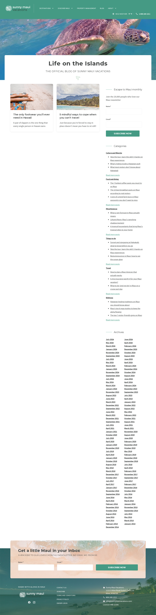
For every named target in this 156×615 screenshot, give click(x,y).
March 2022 (110, 415)
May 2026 (110, 342)
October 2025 (129, 352)
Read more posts (113, 175)
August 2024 (129, 375)
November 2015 (130, 507)
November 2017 (130, 474)
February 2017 (130, 484)
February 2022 (130, 415)
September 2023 (131, 392)
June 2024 (128, 379)
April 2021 (110, 428)
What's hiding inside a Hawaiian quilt (125, 164)
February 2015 (112, 524)
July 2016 (128, 494)
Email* (108, 119)
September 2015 (131, 510)
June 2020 (128, 438)
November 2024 (112, 372)
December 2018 (130, 458)
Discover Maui (64, 8)
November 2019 (112, 448)
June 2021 (128, 425)
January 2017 (111, 487)
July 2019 (110, 451)
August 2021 (129, 421)
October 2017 (111, 477)
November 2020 (130, 431)
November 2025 (112, 352)
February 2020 (130, 441)
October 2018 (111, 461)
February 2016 (112, 504)
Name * (21, 562)
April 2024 (128, 382)
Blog (102, 8)
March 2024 (110, 385)
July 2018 (128, 464)
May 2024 (110, 382)
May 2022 (128, 412)
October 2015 (111, 510)
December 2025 (130, 349)
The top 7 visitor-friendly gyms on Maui (126, 315)
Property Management (86, 8)
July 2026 (110, 339)
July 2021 (110, 425)
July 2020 (110, 438)
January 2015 (129, 524)
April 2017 (110, 484)
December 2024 (130, 369)
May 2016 (128, 497)
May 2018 (110, 468)
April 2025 (128, 362)
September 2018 (131, 461)
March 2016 (129, 501)
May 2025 (110, 362)
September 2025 (113, 356)
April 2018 (128, 468)
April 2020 (110, 441)
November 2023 (112, 392)
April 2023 (128, 398)
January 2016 (129, 504)
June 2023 (110, 398)
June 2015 (110, 517)
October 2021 (129, 418)
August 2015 (111, 514)
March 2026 (110, 346)
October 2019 (129, 448)
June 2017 (128, 481)
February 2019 (130, 454)
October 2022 (129, 405)
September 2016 (113, 494)
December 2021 (112, 418)
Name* (108, 106)
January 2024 (111, 389)
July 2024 (110, 379)
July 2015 (128, 514)
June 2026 (128, 339)
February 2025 (130, 366)
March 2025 (110, 366)
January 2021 (111, 431)
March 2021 (129, 428)
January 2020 (111, 445)
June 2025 (128, 359)
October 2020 (111, 435)
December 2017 (112, 474)
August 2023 (111, 395)
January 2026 (111, 349)
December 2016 (130, 487)
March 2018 (110, 471)
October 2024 (129, 372)
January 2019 (111, 458)
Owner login (62, 603)
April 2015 (110, 520)
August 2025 (129, 356)
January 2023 (129, 402)
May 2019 (128, 451)
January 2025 (111, 369)
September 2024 (113, 375)
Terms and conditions (66, 595)
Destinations (45, 8)
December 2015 (112, 507)
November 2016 (112, 491)
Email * (59, 562)
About (110, 8)
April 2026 (128, 342)
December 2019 (130, 445)
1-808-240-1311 (144, 14)
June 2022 (110, 412)
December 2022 (112, 405)
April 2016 (110, 501)
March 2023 (110, 402)
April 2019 (110, 454)
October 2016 (129, 491)
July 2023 (128, 395)
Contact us (61, 587)
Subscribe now (123, 133)
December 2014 (112, 527)
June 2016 (110, 497)
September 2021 (113, 421)
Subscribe (61, 591)
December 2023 (130, 389)
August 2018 (111, 464)
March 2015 (129, 520)
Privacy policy (63, 599)
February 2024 (130, 385)
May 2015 (128, 517)
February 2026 (130, 346)
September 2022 (113, 408)
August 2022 (129, 408)
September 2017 (131, 477)
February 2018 (130, 471)
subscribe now (117, 567)
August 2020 (129, 435)
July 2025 (110, 359)
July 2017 (110, 481)
